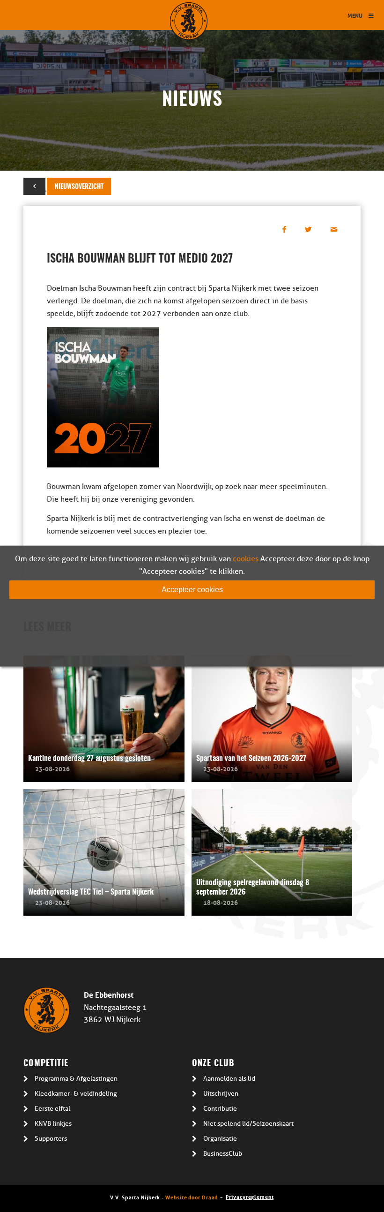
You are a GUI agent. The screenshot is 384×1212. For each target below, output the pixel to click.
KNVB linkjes (53, 1124)
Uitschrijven (220, 1094)
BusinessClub (222, 1154)
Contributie (220, 1109)
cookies (245, 558)
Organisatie (220, 1139)
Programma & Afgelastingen (76, 1079)
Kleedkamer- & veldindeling (76, 1094)
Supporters (51, 1139)
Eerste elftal (52, 1109)
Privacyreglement (249, 1196)
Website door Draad (191, 1197)
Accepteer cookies (192, 589)
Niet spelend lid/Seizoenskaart (248, 1124)
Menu (354, 15)
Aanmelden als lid (229, 1079)
